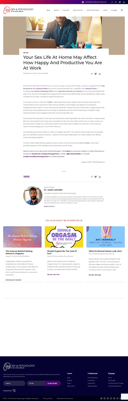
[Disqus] (64, 327)
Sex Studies (111, 380)
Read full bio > (49, 206)
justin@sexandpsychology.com (95, 2)
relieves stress (90, 88)
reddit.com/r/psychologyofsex (36, 156)
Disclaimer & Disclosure (65, 398)
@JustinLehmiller (74, 154)
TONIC (49, 102)
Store (105, 10)
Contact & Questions (114, 386)
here (87, 143)
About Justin (71, 386)
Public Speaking (92, 377)
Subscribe (52, 383)
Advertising (91, 383)
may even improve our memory (70, 91)
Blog (48, 10)
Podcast (66, 10)
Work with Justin (93, 10)
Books (56, 10)
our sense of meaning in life (41, 91)
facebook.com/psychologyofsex (45, 154)
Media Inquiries (92, 386)
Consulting (91, 380)
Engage (114, 10)
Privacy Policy (47, 398)
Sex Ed (25, 52)
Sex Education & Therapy (115, 383)
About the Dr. (78, 10)
